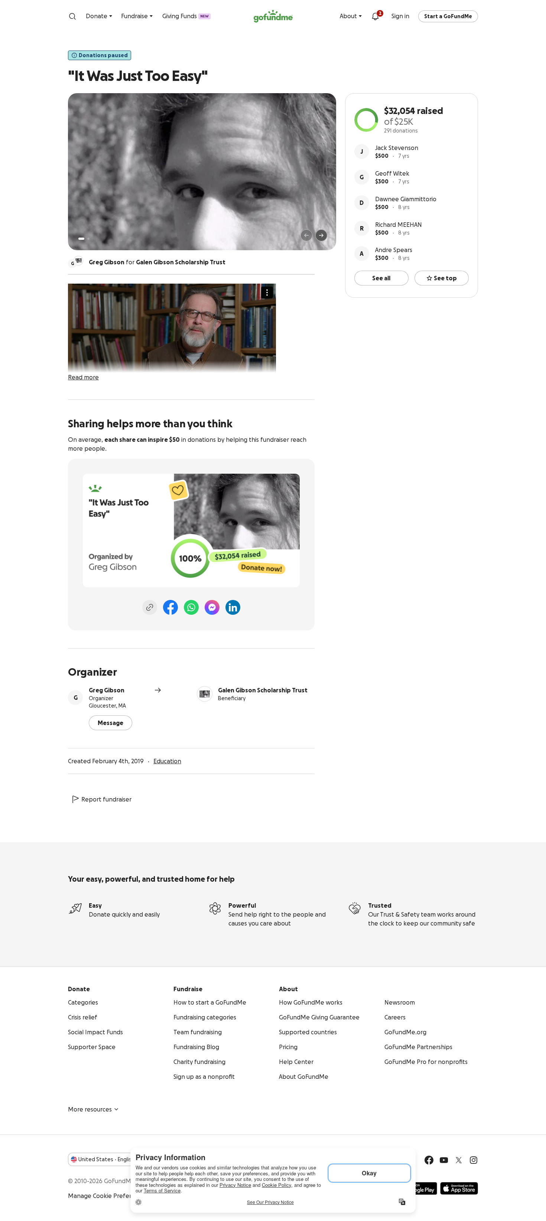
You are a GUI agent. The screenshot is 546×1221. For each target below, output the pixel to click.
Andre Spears (393, 250)
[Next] (321, 235)
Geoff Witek (392, 173)
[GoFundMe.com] (273, 16)
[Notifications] (375, 16)
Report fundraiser (106, 799)
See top (445, 278)
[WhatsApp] (191, 607)
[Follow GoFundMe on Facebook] (429, 1160)
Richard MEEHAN (398, 224)
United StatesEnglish (106, 1159)
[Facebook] (170, 607)
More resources (90, 1109)
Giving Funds (185, 16)
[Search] (72, 16)
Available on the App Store (459, 1188)
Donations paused (103, 55)
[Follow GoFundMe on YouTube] (443, 1160)
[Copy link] (149, 607)
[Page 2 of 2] (88, 239)
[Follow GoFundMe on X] (458, 1160)
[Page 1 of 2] (81, 239)
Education (167, 761)
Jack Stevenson (396, 147)
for (157, 262)
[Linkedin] (232, 607)
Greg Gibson (106, 690)
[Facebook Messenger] (212, 607)
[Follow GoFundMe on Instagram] (473, 1160)
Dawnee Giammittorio (405, 199)
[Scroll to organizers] (78, 260)
